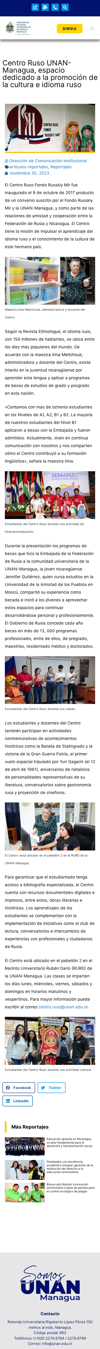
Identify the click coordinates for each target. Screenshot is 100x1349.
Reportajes (61, 166)
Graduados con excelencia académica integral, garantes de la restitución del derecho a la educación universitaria (70, 1167)
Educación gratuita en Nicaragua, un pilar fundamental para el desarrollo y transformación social (69, 1142)
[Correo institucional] (45, 7)
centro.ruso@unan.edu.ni (63, 1007)
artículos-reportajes (28, 166)
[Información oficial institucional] (35, 7)
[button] (18, 1087)
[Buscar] (65, 7)
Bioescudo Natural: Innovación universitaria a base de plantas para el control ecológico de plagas (71, 1187)
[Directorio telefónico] (55, 7)
